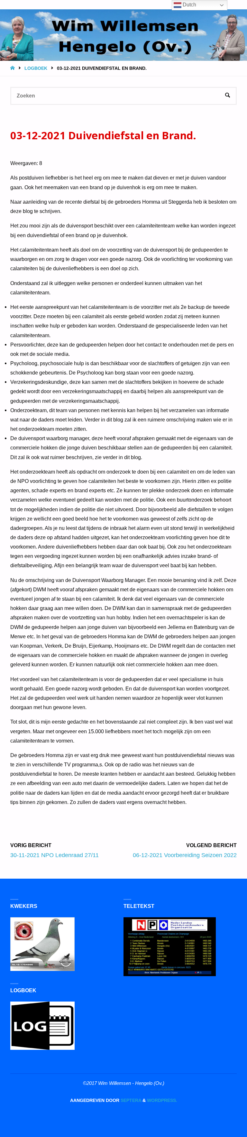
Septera (130, 1100)
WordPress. (162, 1100)
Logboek (35, 68)
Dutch (188, 4)
